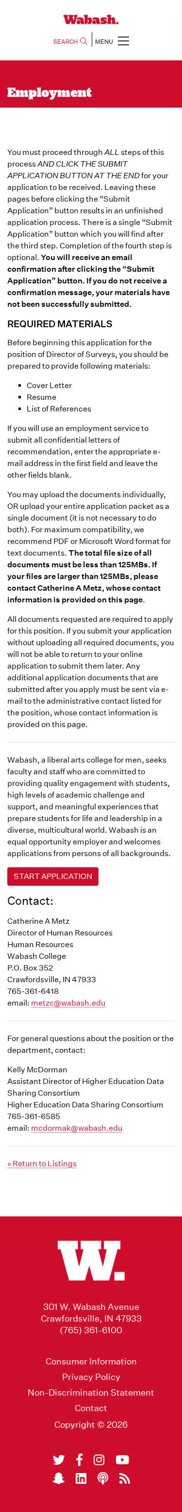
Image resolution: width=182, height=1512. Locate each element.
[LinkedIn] (81, 1478)
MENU (104, 41)
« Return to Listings (42, 1163)
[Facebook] (79, 1460)
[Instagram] (99, 1460)
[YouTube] (122, 1460)
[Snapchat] (58, 1478)
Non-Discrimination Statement (91, 1393)
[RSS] (124, 1478)
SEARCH (65, 41)
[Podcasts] (103, 1478)
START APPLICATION (53, 876)
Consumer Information (91, 1361)
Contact (91, 1408)
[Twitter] (59, 1460)
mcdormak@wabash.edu (76, 1128)
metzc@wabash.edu (68, 1003)
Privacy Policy (91, 1377)
